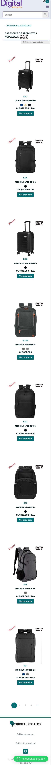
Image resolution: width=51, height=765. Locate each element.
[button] (30, 759)
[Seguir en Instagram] (25, 751)
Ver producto (25, 113)
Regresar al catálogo (19, 25)
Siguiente (37, 705)
